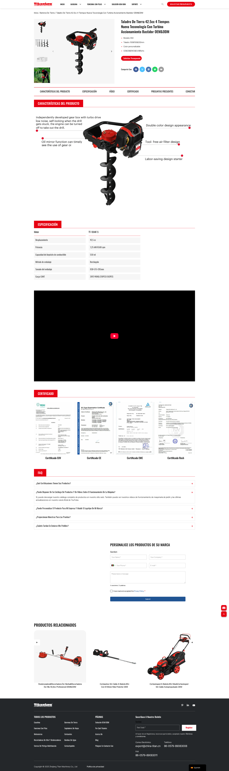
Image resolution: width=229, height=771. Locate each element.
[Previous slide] (42, 22)
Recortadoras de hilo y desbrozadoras (47, 740)
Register (189, 728)
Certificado (133, 91)
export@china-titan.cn (148, 746)
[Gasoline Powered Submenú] (80, 4)
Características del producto (55, 91)
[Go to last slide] (37, 642)
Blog (96, 740)
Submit (147, 599)
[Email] (161, 69)
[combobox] (113, 565)
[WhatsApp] (155, 69)
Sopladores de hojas (71, 728)
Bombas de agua (70, 740)
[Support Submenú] (140, 4)
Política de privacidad (95, 766)
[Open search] (162, 4)
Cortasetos (68, 734)
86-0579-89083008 (175, 746)
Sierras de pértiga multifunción (45, 746)
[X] (142, 69)
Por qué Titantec (101, 728)
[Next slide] (111, 51)
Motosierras (38, 734)
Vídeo (112, 91)
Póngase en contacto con (104, 746)
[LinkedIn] (148, 69)
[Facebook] (136, 69)
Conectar (190, 91)
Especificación (89, 91)
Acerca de (98, 734)
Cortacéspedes (69, 746)
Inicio (62, 4)
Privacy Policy (139, 591)
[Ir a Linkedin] (182, 705)
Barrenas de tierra (70, 723)
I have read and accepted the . (129, 591)
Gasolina (73, 4)
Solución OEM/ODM (119, 4)
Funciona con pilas (94, 4)
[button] (42, 27)
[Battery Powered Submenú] (104, 4)
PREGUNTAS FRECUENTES (162, 91)
